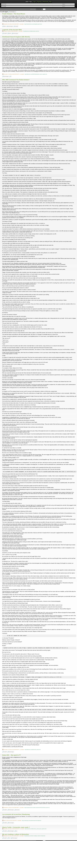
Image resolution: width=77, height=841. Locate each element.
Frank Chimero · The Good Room (13, 14)
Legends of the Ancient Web (12, 30)
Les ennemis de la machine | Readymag (16, 814)
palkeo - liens (28, 1)
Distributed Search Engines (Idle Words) (16, 37)
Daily (50, 1)
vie (16, 831)
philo (5, 26)
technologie (13, 11)
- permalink (14, 24)
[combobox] (19, 6)
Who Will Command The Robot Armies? (15, 80)
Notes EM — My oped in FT (11, 755)
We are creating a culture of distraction (15, 834)
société (16, 26)
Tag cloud (39, 1)
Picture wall (45, 1)
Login (34, 1)
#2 (71, 282)
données (17, 809)
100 (41, 9)
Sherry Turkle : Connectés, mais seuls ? (16, 827)
